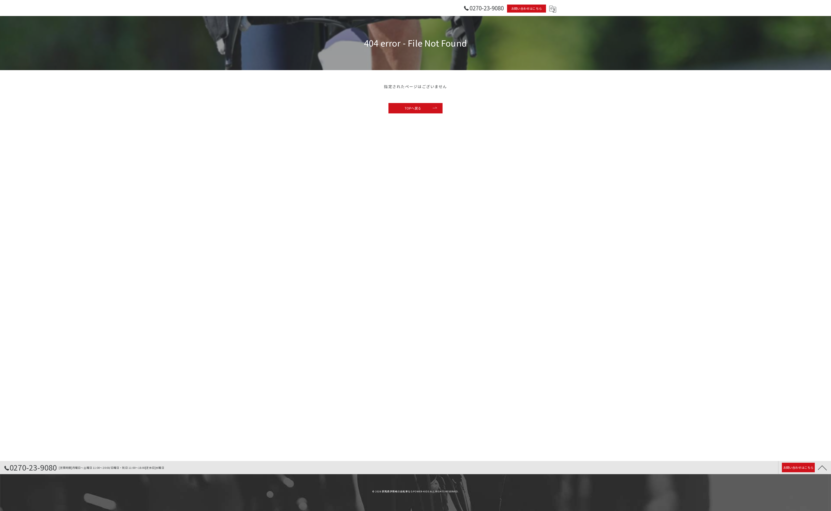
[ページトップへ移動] (822, 467)
